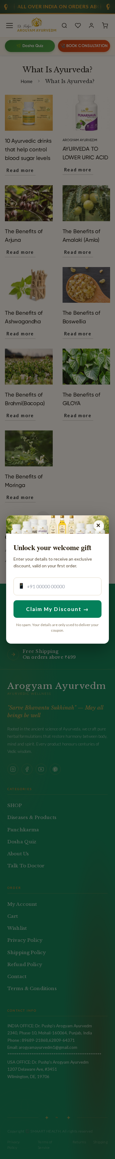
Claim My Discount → (57, 609)
